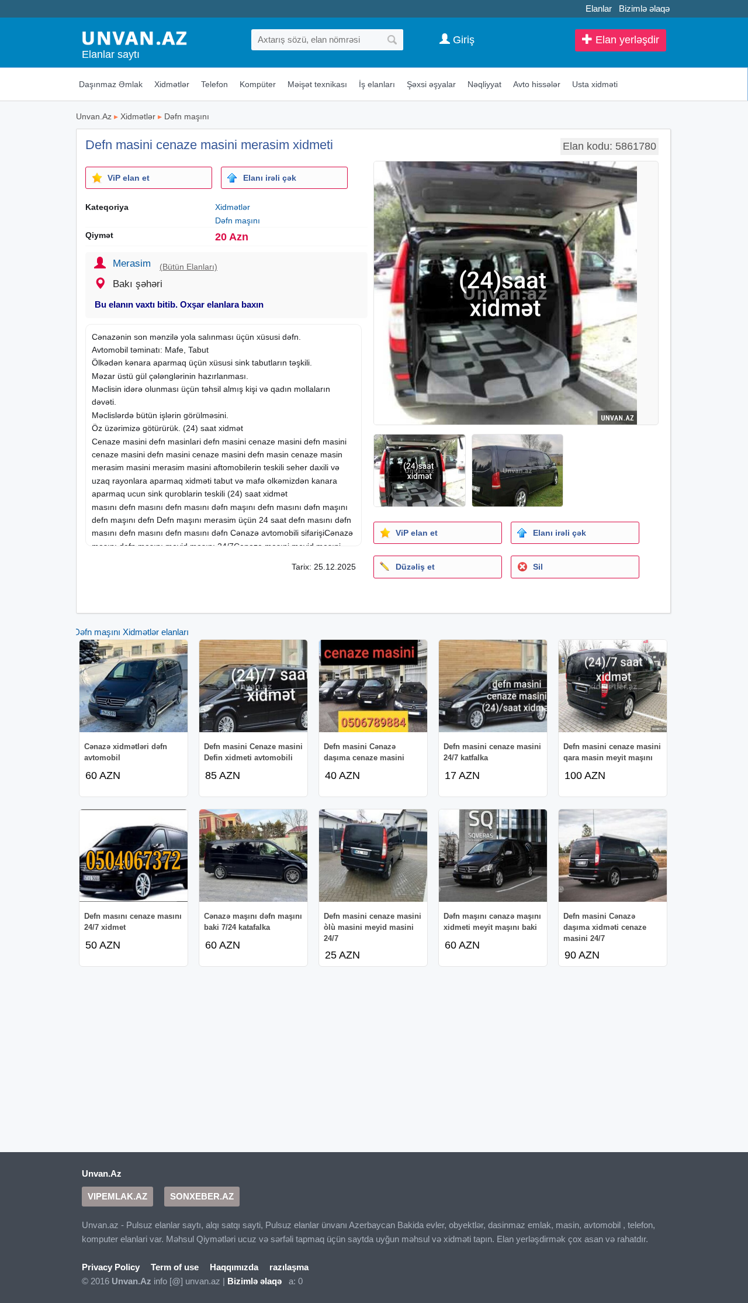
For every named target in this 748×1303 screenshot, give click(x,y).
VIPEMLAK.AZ (117, 1196)
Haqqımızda (234, 1267)
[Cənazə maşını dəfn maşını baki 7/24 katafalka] (253, 855)
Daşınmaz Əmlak (111, 84)
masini (135, 441)
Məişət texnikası (317, 84)
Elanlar (599, 8)
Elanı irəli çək (269, 177)
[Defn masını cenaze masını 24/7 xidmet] (133, 855)
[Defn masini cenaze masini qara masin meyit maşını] (613, 686)
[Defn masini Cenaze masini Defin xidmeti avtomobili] (253, 686)
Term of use (175, 1267)
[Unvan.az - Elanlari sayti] (134, 37)
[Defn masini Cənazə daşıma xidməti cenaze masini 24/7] (613, 855)
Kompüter (258, 84)
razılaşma (289, 1267)
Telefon (214, 84)
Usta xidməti (595, 84)
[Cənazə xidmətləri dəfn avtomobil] (133, 686)
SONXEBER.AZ (202, 1196)
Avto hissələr (536, 84)
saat (208, 428)
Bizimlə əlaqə (644, 8)
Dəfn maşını (186, 116)
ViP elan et (129, 177)
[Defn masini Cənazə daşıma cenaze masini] (373, 686)
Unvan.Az (94, 116)
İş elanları (377, 84)
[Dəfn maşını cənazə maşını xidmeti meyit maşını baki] (493, 855)
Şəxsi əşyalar (431, 84)
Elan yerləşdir (626, 40)
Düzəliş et (415, 566)
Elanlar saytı (111, 54)
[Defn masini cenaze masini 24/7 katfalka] (493, 686)
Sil (538, 566)
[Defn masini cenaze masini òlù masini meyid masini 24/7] (373, 855)
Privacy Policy (111, 1267)
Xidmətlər (171, 84)
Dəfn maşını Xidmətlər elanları (131, 632)
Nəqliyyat (484, 84)
